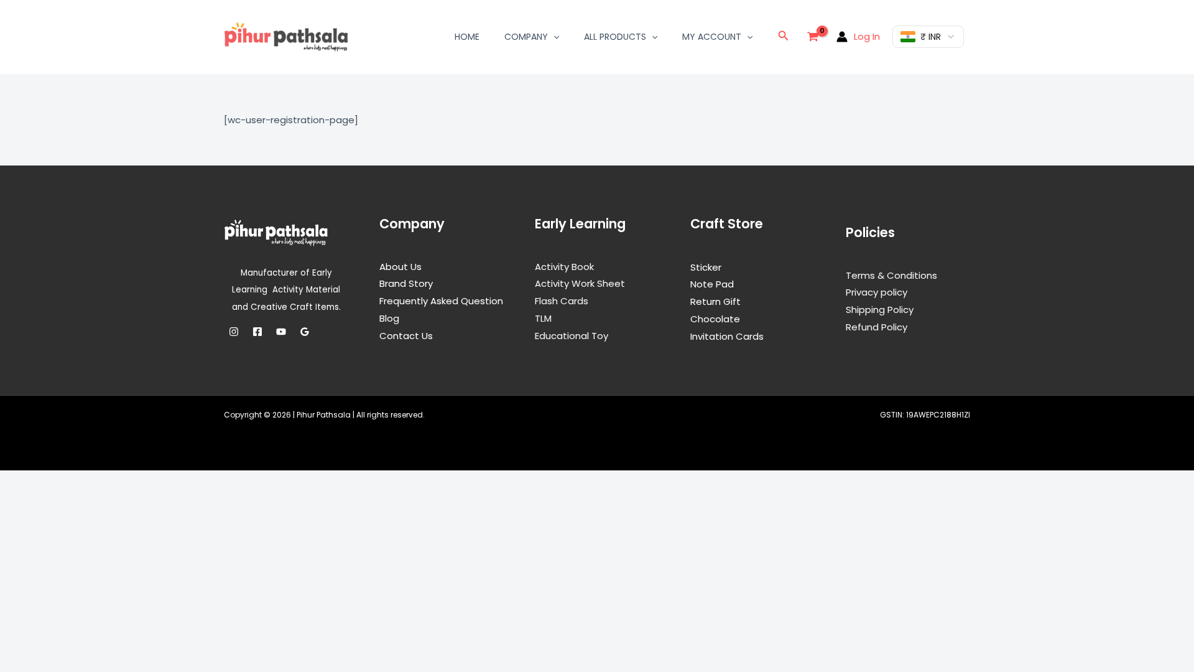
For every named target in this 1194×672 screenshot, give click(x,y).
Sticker (705, 267)
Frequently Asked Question (441, 300)
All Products (615, 36)
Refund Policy (876, 327)
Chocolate (715, 318)
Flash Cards (561, 300)
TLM (543, 318)
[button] (553, 36)
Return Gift (715, 301)
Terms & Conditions (891, 275)
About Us (400, 266)
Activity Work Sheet (580, 283)
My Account (711, 36)
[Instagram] (234, 332)
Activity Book (564, 266)
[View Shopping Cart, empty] (813, 36)
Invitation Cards (727, 336)
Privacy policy (876, 292)
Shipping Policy (880, 309)
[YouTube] (281, 332)
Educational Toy (571, 335)
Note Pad (712, 284)
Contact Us (406, 335)
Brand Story (406, 283)
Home (467, 36)
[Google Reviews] (305, 332)
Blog (389, 318)
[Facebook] (257, 332)
